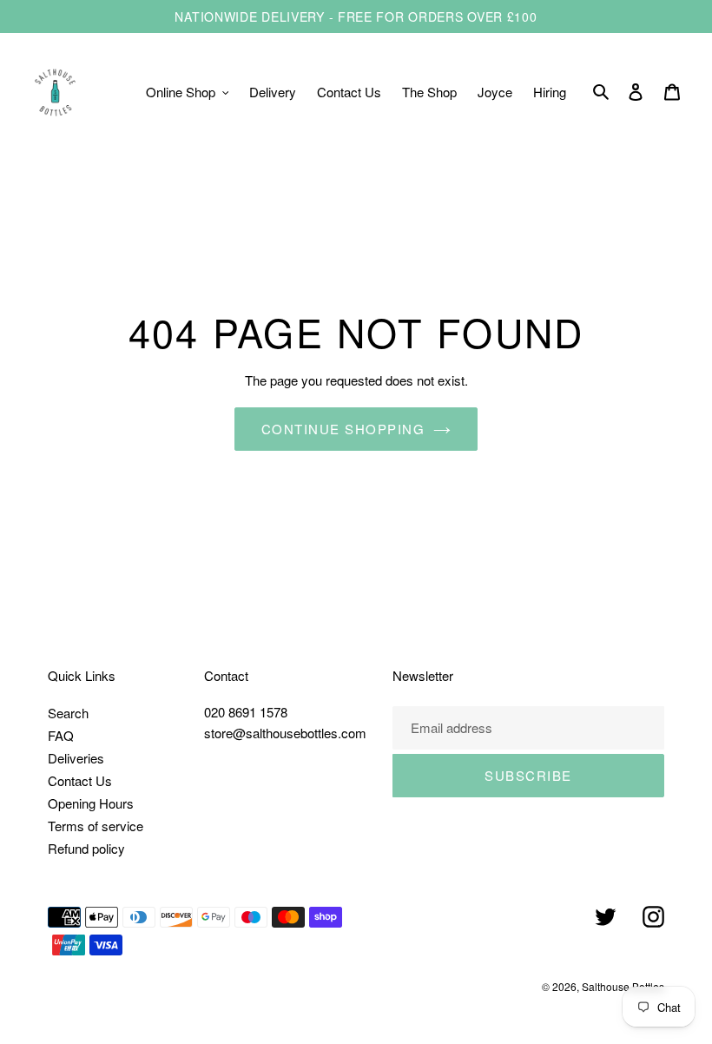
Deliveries (76, 758)
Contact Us (80, 780)
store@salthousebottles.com (285, 733)
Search (68, 713)
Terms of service (95, 825)
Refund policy (86, 848)
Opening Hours (91, 803)
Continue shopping (343, 429)
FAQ (61, 735)
